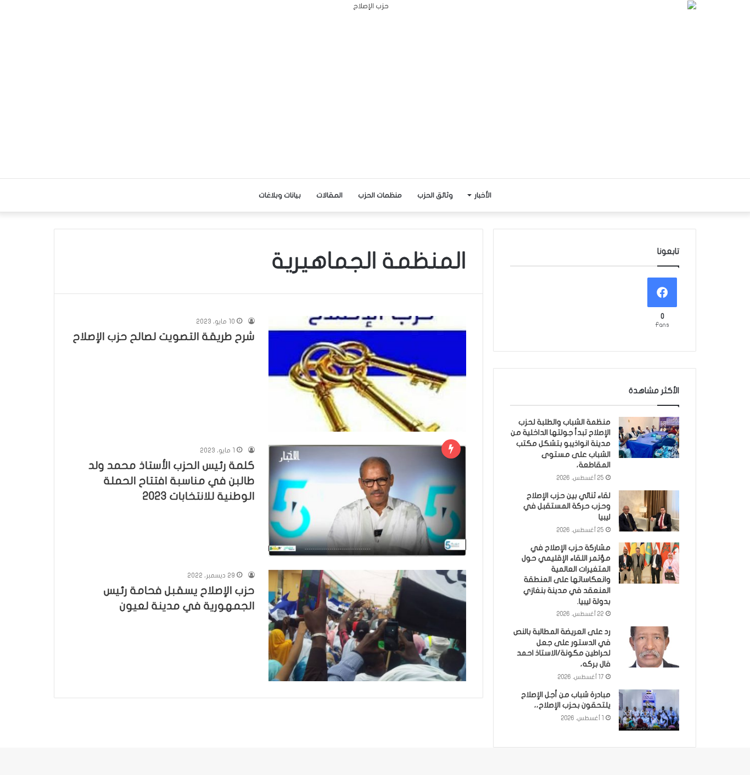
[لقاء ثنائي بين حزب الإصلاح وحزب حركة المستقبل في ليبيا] (649, 510)
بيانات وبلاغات (280, 195)
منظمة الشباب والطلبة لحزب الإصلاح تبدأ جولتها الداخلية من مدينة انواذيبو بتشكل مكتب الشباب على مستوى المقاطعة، (561, 443)
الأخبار (482, 195)
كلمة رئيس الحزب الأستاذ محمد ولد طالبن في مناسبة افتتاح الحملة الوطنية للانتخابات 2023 (171, 481)
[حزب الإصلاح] (375, 89)
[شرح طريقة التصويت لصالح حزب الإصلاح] (367, 374)
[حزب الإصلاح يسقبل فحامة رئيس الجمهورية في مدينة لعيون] (367, 625)
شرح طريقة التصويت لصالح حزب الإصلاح (164, 336)
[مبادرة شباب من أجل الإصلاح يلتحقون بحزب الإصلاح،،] (649, 710)
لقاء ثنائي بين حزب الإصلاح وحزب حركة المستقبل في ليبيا (567, 506)
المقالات (329, 195)
